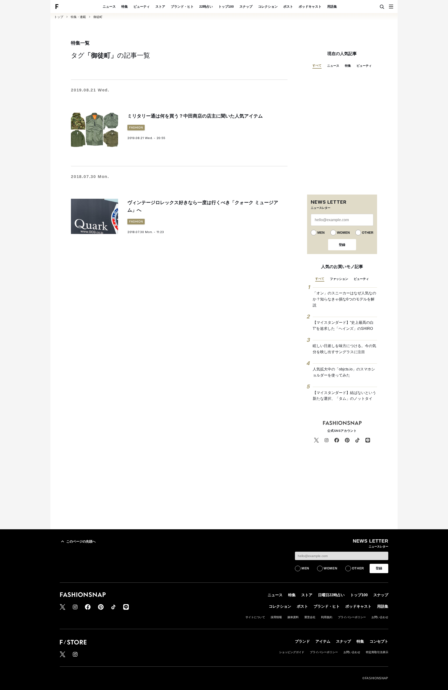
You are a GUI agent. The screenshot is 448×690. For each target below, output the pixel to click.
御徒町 (97, 16)
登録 (342, 245)
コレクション (268, 6)
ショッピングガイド (291, 652)
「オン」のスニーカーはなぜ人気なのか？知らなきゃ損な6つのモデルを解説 (344, 299)
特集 (124, 6)
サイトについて (255, 617)
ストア (160, 6)
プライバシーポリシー (352, 617)
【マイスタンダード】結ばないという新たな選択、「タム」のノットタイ (344, 396)
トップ (58, 16)
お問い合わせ (379, 617)
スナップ (245, 6)
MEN (321, 232)
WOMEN (343, 232)
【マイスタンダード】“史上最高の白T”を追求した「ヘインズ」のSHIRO (343, 326)
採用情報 (276, 617)
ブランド (302, 641)
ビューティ (141, 6)
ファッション (339, 279)
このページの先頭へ (81, 541)
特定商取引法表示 (377, 652)
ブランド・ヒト (182, 6)
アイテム (322, 641)
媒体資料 (293, 617)
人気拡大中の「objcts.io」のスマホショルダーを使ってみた (344, 372)
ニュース (109, 6)
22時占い (206, 6)
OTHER (367, 232)
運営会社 (309, 617)
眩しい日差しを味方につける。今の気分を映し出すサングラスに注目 (344, 349)
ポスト (288, 6)
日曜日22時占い (331, 595)
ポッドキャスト (310, 6)
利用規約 (326, 617)
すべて (317, 65)
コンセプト (379, 641)
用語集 (332, 6)
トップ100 (226, 6)
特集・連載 (78, 16)
